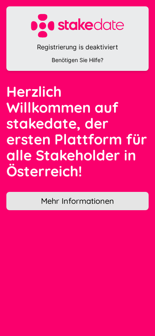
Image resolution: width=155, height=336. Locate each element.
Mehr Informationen (77, 201)
